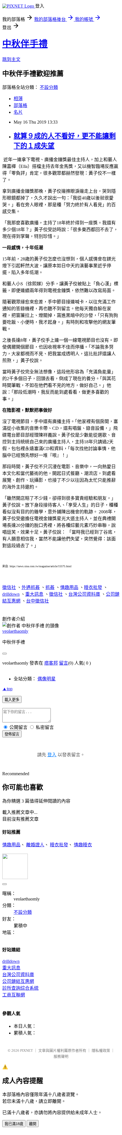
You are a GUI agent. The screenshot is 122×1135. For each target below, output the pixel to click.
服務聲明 (61, 1056)
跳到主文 (11, 59)
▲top (7, 688)
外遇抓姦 (31, 587)
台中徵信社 (37, 601)
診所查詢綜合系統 (20, 988)
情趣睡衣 (83, 844)
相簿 (18, 98)
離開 (32, 1124)
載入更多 (12, 700)
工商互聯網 (13, 994)
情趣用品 (69, 587)
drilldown (11, 594)
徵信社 (9, 587)
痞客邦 (51, 663)
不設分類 (49, 87)
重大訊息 (34, 594)
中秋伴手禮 (25, 44)
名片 (18, 112)
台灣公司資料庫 (84, 594)
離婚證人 (35, 844)
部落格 (20, 105)
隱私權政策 (101, 1050)
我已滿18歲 (14, 1124)
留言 (63, 663)
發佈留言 (12, 734)
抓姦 (49, 587)
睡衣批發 (93, 587)
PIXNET (26, 1050)
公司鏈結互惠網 (18, 981)
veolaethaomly (15, 631)
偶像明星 (46, 678)
